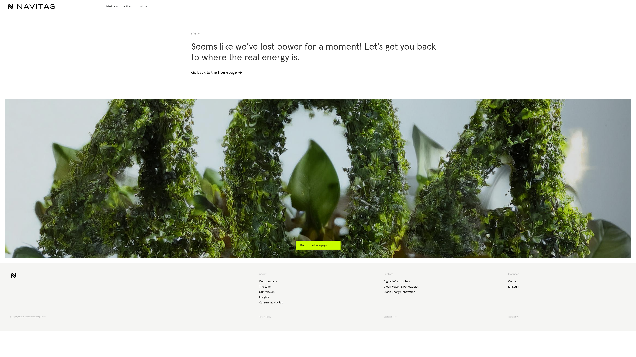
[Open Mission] (117, 6)
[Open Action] (132, 6)
